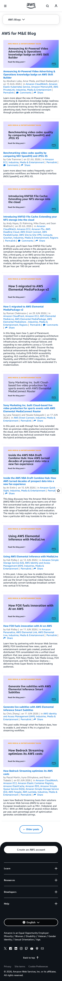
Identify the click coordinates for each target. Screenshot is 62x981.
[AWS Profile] (56, 6)
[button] (16, 19)
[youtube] (31, 949)
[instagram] (21, 949)
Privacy (7, 966)
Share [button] (40, 92)
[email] (42, 949)
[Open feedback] (58, 491)
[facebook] (10, 949)
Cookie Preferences (38, 966)
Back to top (29, 957)
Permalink (8, 92)
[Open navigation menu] (5, 6)
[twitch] (26, 949)
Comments (25, 92)
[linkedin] (16, 949)
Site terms (20, 966)
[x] (5, 949)
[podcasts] (37, 949)
